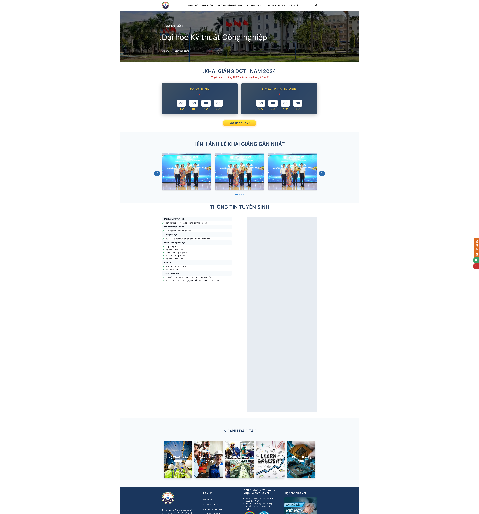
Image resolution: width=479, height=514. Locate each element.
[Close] (264, 162)
